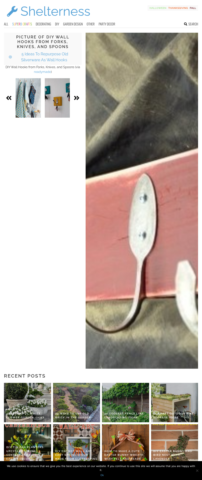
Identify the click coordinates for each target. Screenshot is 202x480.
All (6, 23)
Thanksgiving (178, 8)
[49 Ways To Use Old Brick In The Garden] (76, 402)
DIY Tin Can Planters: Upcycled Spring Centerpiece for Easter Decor (25, 453)
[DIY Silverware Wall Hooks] (28, 98)
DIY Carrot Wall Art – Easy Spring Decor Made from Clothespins (76, 455)
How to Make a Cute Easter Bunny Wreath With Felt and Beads (124, 455)
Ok (102, 475)
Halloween (158, 8)
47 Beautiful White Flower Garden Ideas (25, 415)
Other (91, 23)
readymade (42, 72)
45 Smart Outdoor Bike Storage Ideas (173, 415)
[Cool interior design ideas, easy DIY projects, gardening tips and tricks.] (48, 19)
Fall (193, 8)
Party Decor (107, 23)
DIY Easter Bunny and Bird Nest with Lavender (172, 455)
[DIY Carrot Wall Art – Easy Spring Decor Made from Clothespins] (76, 444)
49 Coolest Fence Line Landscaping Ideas (124, 415)
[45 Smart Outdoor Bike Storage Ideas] (174, 402)
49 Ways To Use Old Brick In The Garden (73, 415)
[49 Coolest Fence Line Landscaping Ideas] (125, 402)
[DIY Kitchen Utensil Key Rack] (57, 98)
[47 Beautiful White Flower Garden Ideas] (27, 402)
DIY (57, 23)
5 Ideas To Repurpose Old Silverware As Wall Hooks (44, 57)
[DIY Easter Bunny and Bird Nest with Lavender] (174, 444)
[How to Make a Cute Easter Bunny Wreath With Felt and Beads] (125, 444)
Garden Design (73, 23)
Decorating (43, 23)
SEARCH (193, 23)
